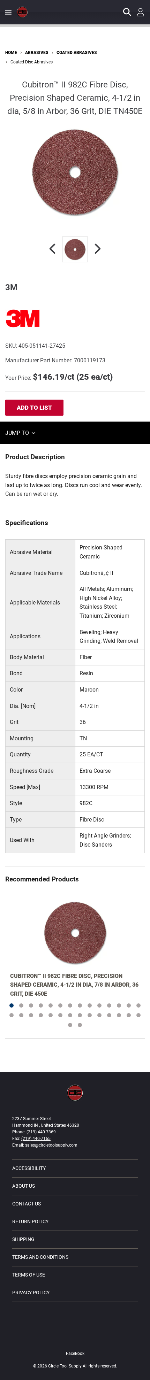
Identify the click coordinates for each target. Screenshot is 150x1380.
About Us (23, 1186)
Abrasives (36, 52)
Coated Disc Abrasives (31, 62)
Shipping (23, 1239)
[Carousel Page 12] (119, 1005)
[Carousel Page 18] (41, 1015)
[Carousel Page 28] (138, 1015)
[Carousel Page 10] (99, 1005)
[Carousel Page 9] (90, 1005)
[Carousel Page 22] (80, 1015)
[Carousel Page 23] (90, 1015)
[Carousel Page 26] (119, 1015)
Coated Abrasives (77, 52)
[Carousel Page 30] (80, 1025)
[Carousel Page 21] (70, 1015)
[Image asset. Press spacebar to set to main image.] (75, 249)
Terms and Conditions (40, 1257)
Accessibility (29, 1168)
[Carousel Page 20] (60, 1015)
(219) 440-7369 (41, 1132)
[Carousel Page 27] (129, 1015)
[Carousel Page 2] (21, 1005)
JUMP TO (17, 433)
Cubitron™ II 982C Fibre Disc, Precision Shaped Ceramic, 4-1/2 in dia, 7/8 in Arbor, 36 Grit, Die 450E (74, 985)
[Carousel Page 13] (129, 1005)
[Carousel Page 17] (31, 1015)
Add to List (34, 407)
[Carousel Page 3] (31, 1005)
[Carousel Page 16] (21, 1015)
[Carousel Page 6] (60, 1005)
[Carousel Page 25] (109, 1015)
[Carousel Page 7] (70, 1005)
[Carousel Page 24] (99, 1015)
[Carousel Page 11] (109, 1005)
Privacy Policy (31, 1292)
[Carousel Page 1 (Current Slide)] (11, 1005)
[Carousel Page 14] (138, 1005)
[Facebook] (75, 1339)
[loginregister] (140, 12)
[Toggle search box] (127, 12)
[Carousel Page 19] (50, 1015)
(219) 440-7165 (36, 1138)
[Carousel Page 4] (41, 1005)
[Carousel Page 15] (11, 1015)
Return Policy (30, 1221)
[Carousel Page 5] (50, 1005)
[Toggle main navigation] (8, 12)
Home (11, 52)
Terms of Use (28, 1275)
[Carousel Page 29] (70, 1025)
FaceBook (75, 1353)
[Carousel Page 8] (80, 1005)
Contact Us (26, 1203)
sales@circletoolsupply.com (51, 1145)
